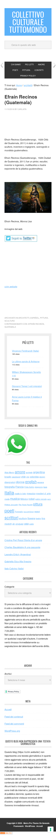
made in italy (20, 493)
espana (40, 482)
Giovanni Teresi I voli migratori (27, 386)
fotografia (10, 487)
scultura (10, 320)
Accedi (8, 709)
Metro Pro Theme (31, 823)
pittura (44, 317)
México (24, 498)
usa (26, 523)
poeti (9, 510)
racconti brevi (28, 511)
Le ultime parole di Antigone (26, 361)
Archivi (8, 673)
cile (27, 476)
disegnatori (10, 482)
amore (20, 471)
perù (49, 499)
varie (31, 523)
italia (9, 492)
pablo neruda (41, 499)
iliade (45, 487)
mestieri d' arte (43, 493)
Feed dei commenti (14, 723)
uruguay (19, 523)
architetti (24, 317)
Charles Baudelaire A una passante (22, 547)
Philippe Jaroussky (11, 504)
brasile (8, 476)
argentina (39, 472)
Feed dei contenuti (14, 716)
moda (7, 498)
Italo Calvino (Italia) (14, 568)
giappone (39, 487)
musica (15, 498)
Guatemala (10, 326)
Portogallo (19, 511)
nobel (31, 499)
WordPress (30, 826)
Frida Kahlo (29, 487)
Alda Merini (9, 472)
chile (23, 476)
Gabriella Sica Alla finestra (18, 561)
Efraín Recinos (36, 323)
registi (37, 511)
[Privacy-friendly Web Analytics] (6, 833)
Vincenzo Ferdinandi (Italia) (25, 350)
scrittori (11, 517)
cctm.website (11, 286)
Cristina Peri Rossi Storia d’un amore (23, 540)
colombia (34, 476)
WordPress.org (12, 730)
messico (31, 493)
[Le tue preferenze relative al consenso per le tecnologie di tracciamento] (51, 829)
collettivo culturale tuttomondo (28, 22)
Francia (19, 487)
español (34, 317)
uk (13, 523)
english (31, 481)
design (42, 476)
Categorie (9, 586)
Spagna (31, 518)
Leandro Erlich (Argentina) (18, 554)
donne (20, 482)
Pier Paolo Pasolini (26, 504)
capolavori (16, 476)
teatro (38, 518)
